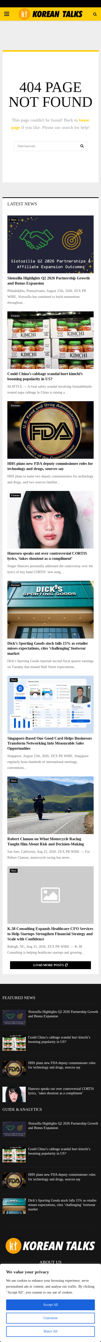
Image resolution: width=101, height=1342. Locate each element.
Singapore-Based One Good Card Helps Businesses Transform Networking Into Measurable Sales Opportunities (49, 743)
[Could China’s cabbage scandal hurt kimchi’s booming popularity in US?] (50, 340)
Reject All (50, 1331)
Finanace (15, 315)
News (13, 219)
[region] (50, 1303)
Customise (50, 1318)
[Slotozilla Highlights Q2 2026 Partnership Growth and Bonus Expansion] (50, 244)
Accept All (50, 1305)
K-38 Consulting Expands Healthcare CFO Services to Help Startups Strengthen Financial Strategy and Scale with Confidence (50, 934)
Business (15, 405)
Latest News (22, 203)
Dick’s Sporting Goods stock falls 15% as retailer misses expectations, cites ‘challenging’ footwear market (47, 648)
